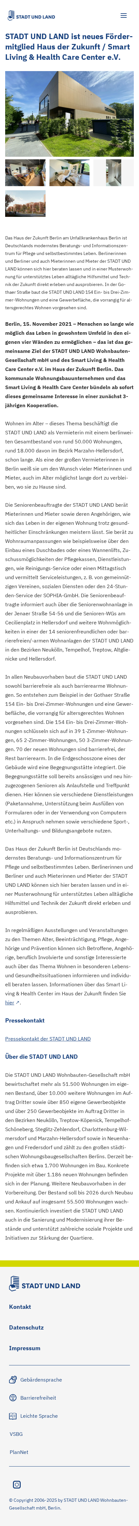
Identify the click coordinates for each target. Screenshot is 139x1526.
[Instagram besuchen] (17, 1485)
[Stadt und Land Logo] (31, 15)
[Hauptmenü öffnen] (123, 15)
